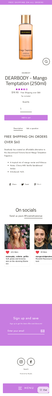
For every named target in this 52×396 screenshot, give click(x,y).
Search (26, 369)
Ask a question (32, 128)
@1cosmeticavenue (33, 215)
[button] (22, 89)
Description (18, 128)
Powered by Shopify (26, 374)
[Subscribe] (42, 331)
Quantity (26, 102)
